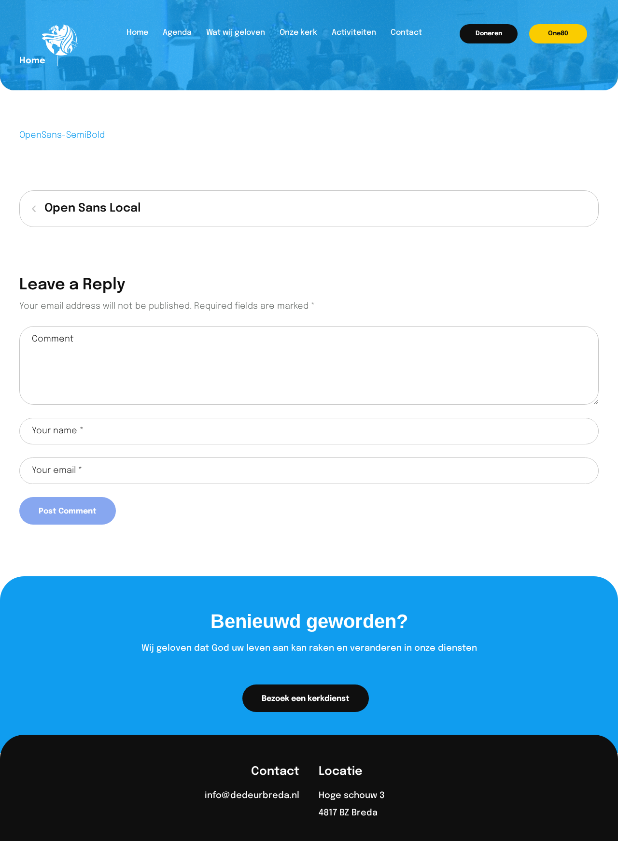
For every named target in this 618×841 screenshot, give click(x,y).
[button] (489, 33)
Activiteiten (354, 33)
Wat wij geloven (235, 33)
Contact (406, 33)
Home (137, 33)
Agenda (177, 33)
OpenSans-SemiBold (62, 135)
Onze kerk (298, 33)
